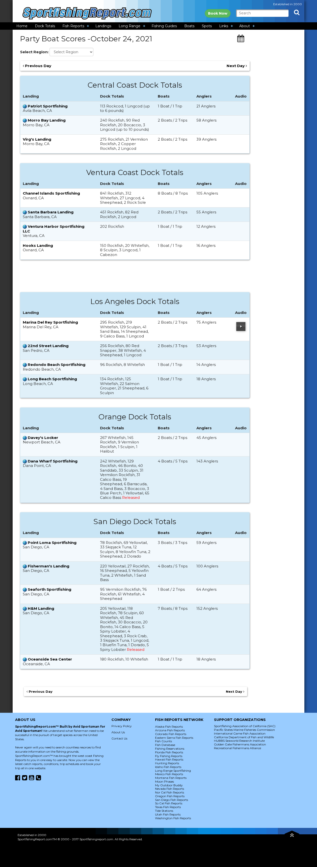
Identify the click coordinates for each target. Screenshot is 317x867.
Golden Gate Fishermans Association (240, 744)
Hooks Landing (38, 245)
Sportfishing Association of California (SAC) (244, 726)
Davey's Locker (43, 437)
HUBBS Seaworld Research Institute (239, 740)
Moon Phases (164, 781)
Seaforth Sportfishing (49, 589)
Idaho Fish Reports (168, 767)
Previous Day (37, 66)
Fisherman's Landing (48, 566)
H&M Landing (41, 608)
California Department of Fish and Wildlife (244, 737)
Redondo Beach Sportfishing (56, 364)
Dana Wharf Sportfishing (53, 461)
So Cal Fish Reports (168, 803)
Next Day (236, 66)
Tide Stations (164, 811)
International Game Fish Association (239, 733)
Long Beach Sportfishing (52, 379)
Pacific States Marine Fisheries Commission (244, 730)
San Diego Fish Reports (171, 800)
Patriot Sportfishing (48, 106)
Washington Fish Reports (173, 818)
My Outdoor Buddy (169, 785)
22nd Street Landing (48, 345)
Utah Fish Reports (168, 814)
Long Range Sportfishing (173, 770)
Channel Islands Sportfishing (51, 193)
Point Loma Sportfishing (52, 542)
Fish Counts (163, 741)
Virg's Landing (37, 139)
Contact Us (119, 738)
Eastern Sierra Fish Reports (174, 738)
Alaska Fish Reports (169, 726)
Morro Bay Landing (47, 120)
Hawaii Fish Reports (169, 759)
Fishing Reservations (169, 748)
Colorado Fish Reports (170, 734)
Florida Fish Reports (169, 752)
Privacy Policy (121, 726)
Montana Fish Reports (170, 778)
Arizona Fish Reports (170, 730)
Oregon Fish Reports (170, 796)
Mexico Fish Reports (169, 774)
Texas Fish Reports (168, 807)
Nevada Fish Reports (169, 788)
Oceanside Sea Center (50, 659)
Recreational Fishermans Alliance (237, 748)
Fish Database (165, 745)
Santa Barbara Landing (51, 212)
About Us (118, 732)
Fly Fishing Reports (168, 756)
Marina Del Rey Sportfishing (50, 322)
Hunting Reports (167, 763)
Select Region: (34, 52)
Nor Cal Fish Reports (169, 792)
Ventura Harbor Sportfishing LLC (53, 228)
